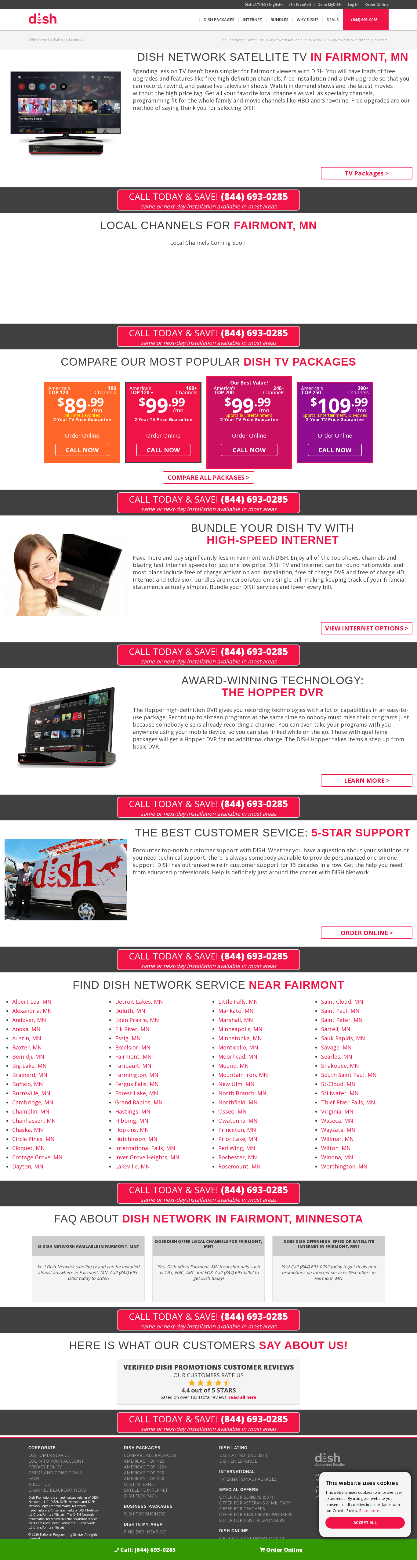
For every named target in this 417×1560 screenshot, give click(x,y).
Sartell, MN (335, 1029)
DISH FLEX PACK (140, 1496)
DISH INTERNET (140, 1484)
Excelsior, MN (132, 1047)
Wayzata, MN (338, 1129)
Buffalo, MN (27, 1084)
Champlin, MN (30, 1111)
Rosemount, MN (239, 1166)
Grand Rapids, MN (139, 1102)
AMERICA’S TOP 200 (144, 1472)
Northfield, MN (238, 1102)
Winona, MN (337, 1157)
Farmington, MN (136, 1074)
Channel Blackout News (57, 1490)
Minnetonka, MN (240, 1038)
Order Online (377, 4)
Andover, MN (29, 1020)
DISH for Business (144, 1514)
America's (141, 390)
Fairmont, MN (133, 1056)
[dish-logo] (43, 19)
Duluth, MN (130, 1010)
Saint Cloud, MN (342, 1001)
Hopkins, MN (132, 1129)
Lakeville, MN (132, 1166)
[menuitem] (218, 19)
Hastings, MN (132, 1111)
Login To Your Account (56, 1461)
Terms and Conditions (55, 1472)
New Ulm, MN (236, 1084)
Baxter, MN (27, 1047)
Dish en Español (238, 1461)
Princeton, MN (237, 1129)
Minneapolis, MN (240, 1029)
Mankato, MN (236, 1010)
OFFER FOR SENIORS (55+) (246, 1497)
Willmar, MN (337, 1139)
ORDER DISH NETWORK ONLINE (252, 1538)
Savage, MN (336, 1047)
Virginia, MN (337, 1111)
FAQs (33, 1478)
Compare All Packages (150, 1455)
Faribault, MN (133, 1065)
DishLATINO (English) (264, 4)
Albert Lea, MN (32, 1001)
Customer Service (49, 1455)
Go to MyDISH (329, 4)
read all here (242, 1397)
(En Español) (300, 4)
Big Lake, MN (29, 1065)
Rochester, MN (237, 1157)
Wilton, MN (336, 1148)
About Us (39, 1484)
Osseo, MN (232, 1111)
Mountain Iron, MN (243, 1074)
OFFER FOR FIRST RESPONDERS (252, 1520)
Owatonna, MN (238, 1120)
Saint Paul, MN (340, 1010)
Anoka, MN (26, 1029)
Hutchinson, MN (136, 1139)
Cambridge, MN (32, 1102)
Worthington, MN (344, 1166)
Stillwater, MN (340, 1093)
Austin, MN (26, 1038)
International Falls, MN (145, 1148)
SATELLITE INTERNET (146, 1490)
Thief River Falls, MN (348, 1102)
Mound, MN (233, 1065)
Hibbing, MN (131, 1120)
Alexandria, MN (32, 1010)
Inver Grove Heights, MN (147, 1157)
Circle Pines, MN (33, 1139)
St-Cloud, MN (338, 1084)
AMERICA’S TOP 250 (144, 1478)
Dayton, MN (27, 1166)
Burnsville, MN (31, 1093)
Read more (369, 1510)
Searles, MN (336, 1056)
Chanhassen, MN (34, 1120)
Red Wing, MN (236, 1148)
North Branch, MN (242, 1093)
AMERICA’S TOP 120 (144, 1461)
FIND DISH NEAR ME (145, 1532)
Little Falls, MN (238, 1001)
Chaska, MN (27, 1129)
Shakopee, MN (340, 1065)
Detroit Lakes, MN (139, 1001)
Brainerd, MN (29, 1074)
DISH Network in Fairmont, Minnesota (56, 40)
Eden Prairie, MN (137, 1020)
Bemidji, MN (28, 1056)
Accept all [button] (365, 1522)
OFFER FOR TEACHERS (242, 1508)
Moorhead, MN (237, 1056)
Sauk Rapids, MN (343, 1038)
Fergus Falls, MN (137, 1084)
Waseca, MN (337, 1120)
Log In (353, 4)
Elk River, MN (132, 1029)
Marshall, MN (235, 1020)
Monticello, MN (238, 1047)
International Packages (248, 1479)
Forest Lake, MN (136, 1093)
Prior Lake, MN (237, 1139)
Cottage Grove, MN (37, 1157)
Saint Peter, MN (342, 1020)
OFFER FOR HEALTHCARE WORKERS (255, 1514)
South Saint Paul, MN (349, 1074)
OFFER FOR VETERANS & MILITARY (254, 1503)
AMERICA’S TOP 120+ (145, 1467)
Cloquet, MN (28, 1148)
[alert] (365, 1504)
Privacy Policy (45, 1467)
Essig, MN (128, 1038)
